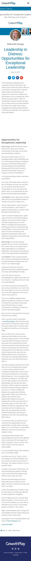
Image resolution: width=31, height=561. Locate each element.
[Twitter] (15, 549)
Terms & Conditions (9, 552)
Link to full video (7, 524)
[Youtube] (18, 549)
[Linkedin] (12, 549)
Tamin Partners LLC (14, 521)
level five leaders (9, 321)
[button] (28, 3)
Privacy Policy (18, 552)
